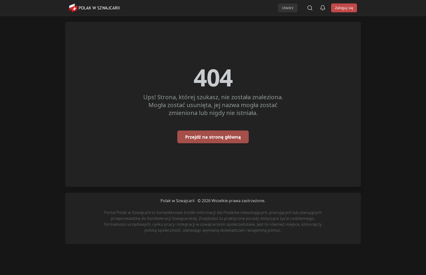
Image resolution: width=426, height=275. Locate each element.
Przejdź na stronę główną (213, 137)
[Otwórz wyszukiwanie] (309, 7)
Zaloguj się (344, 7)
